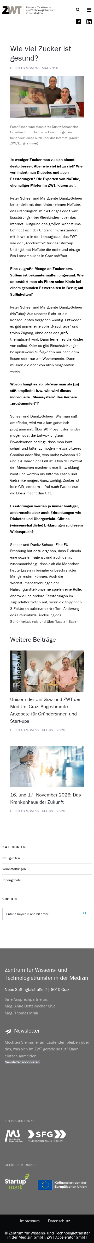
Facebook (78, 24)
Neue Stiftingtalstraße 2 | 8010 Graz (37, 989)
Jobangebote (11, 880)
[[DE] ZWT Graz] (28, 9)
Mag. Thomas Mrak (21, 1012)
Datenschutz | (60, 1220)
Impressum (30, 1220)
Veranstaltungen (14, 869)
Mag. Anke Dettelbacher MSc (30, 1005)
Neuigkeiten (11, 858)
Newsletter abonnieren (22, 1062)
